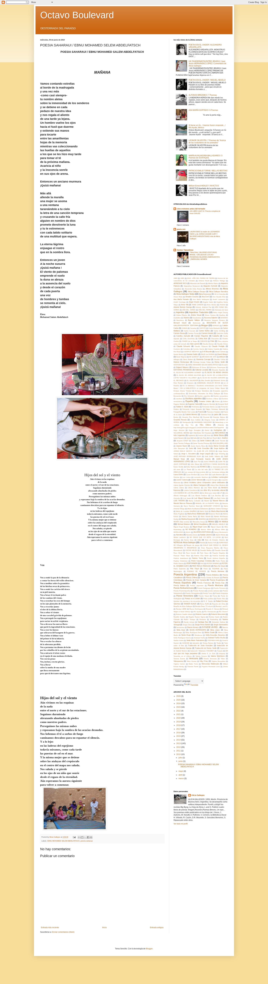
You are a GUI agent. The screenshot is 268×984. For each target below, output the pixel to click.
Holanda (221, 425)
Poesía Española (182, 582)
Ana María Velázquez (201, 299)
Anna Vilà (184, 305)
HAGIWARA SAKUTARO (203, 422)
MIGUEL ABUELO (218, 524)
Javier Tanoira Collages (182, 443)
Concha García (198, 349)
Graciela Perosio (180, 420)
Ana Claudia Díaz (218, 297)
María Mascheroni (218, 511)
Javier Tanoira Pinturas (201, 443)
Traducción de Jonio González (200, 645)
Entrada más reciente (50, 927)
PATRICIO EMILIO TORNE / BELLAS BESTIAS (208, 171)
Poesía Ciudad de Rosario (210, 577)
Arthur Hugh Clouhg (220, 312)
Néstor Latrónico (180, 537)
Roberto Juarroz (202, 614)
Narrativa (179, 535)
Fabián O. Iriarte (182, 407)
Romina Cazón (214, 617)
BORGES (215, 325)
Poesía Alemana (217, 571)
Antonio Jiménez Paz (203, 307)
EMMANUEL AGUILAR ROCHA (208, 383)
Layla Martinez (217, 474)
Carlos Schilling (219, 331)
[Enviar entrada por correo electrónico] (74, 837)
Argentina (180, 312)
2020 (178, 718)
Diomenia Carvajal (203, 359)
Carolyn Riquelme (201, 336)
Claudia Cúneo (222, 344)
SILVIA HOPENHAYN (198, 630)
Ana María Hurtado (181, 299)
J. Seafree (224, 438)
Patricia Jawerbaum (181, 558)
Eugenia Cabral (193, 404)
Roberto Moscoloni (218, 614)
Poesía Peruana (220, 588)
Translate (194, 685)
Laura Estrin (178, 474)
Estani (217, 401)
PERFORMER (191, 563)
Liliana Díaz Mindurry (217, 485)
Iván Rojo (203, 438)
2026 (178, 696)
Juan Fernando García (200, 459)
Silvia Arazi (180, 630)
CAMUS (184, 328)
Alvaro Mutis (178, 297)
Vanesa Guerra (179, 658)
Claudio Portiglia (218, 346)
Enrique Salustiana (202, 391)
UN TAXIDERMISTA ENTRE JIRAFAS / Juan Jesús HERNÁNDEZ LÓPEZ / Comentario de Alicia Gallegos (207, 63)
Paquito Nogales (218, 553)
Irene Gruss (219, 435)
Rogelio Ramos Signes (197, 617)
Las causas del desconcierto (194, 472)
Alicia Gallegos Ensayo (197, 291)
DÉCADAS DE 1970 (209, 357)
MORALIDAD (178, 532)
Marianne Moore (214, 514)
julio (181, 758)
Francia (201, 412)
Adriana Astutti (204, 281)
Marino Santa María (189, 516)
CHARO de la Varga (189, 341)
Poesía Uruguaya (221, 593)
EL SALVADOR (192, 380)
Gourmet (206, 417)
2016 (178, 733)
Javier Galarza (205, 441)
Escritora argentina (193, 398)
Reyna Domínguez (196, 609)
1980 (175, 278)
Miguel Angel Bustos (181, 527)
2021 (178, 714)
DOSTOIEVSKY (179, 365)
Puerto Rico (221, 598)
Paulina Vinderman (181, 561)
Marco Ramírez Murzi (192, 506)
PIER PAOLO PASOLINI (201, 566)
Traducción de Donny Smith (206, 648)
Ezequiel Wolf (223, 404)
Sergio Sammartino (221, 625)
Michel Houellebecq (201, 524)
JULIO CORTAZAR (180, 464)
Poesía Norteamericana (184, 588)
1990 (182, 278)
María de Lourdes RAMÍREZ (186, 511)
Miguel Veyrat (216, 527)
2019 (178, 722)
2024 (178, 703)
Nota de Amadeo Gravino (215, 540)
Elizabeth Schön (219, 380)
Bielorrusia (196, 323)
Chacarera (215, 338)
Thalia (219, 643)
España (189, 401)
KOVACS (203, 467)
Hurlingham (218, 430)
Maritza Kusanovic (188, 519)
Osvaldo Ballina (206, 550)
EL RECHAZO (179, 380)
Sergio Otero (187, 625)
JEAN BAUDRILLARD (220, 443)
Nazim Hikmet (221, 535)
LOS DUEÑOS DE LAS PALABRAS (186, 493)
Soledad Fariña (199, 638)
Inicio (104, 927)
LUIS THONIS (179, 501)
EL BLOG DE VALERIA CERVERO (213, 378)
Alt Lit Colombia (220, 294)
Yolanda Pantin (193, 666)
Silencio (225, 627)
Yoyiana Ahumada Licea (211, 666)
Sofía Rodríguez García (182, 638)
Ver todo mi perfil (181, 824)
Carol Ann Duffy (222, 333)
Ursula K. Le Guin (208, 653)
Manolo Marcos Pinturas (183, 503)
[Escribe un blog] (82, 837)
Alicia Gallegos (198, 795)
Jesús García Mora (198, 446)
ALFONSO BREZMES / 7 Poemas (203, 95)
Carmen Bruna (179, 333)
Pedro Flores (220, 561)
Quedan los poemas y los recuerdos (187, 601)
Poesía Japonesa (196, 585)
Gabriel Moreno (191, 414)
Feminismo (195, 407)
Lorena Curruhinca (190, 490)
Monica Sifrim (206, 529)
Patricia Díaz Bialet (201, 555)
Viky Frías (204, 661)
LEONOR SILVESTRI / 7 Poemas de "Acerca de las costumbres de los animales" (207, 141)
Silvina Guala (209, 632)
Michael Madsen (184, 524)
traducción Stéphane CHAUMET (202, 651)
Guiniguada (187, 422)
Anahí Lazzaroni (219, 299)
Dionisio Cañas (219, 359)
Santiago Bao (203, 622)
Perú (202, 563)
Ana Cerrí (205, 297)
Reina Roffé (204, 604)
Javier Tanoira (220, 441)
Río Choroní (223, 611)
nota (199, 540)
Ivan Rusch (213, 438)
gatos (216, 414)
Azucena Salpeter (210, 318)
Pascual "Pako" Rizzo (182, 555)
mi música (223, 522)
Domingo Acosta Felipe (202, 362)
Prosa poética (208, 598)
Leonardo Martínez (201, 477)
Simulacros (198, 635)
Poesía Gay (220, 583)
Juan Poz (197, 461)
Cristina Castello (213, 349)
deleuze (222, 357)
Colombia (186, 349)
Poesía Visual (204, 596)
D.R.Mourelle (207, 352)
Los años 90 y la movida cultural (212, 490)
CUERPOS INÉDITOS (191, 352)
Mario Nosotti (205, 516)
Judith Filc (221, 461)
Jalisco (194, 441)
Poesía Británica (212, 575)
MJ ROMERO (191, 529)
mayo (181, 771)
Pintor (205, 569)
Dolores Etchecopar (181, 362)
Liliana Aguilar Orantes (182, 485)
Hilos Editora (205, 425)
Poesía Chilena (191, 577)
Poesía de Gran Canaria (196, 580)
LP (221, 493)
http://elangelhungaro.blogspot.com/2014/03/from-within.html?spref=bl (199, 427)
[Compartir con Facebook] (88, 837)
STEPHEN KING (213, 640)
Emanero (190, 383)
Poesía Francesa (204, 583)
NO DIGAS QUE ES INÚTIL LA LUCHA (205, 537)
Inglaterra (191, 435)
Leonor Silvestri (197, 480)
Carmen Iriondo (207, 333)
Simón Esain (186, 635)
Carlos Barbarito (214, 328)
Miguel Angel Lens (200, 527)
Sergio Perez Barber (202, 625)
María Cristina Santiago (219, 509)
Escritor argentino (203, 396)
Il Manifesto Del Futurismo (202, 433)
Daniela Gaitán (192, 354)
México (211, 522)
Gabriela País (206, 414)
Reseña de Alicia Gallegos (183, 606)
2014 (178, 740)
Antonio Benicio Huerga (183, 307)
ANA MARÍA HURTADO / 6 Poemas (203, 110)
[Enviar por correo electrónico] (79, 837)
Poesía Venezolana (184, 596)
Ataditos (222, 315)
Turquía (220, 651)
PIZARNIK (215, 569)
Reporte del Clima (218, 604)
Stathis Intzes (178, 640)
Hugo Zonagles (195, 430)
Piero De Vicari (219, 566)
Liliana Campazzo (200, 485)
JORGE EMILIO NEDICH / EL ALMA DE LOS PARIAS (194, 451)
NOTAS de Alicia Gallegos (185, 542)
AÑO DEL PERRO (205, 310)
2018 (178, 725)
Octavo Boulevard (77, 15)
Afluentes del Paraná (197, 283)
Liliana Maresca (194, 487)
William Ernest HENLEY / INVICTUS (204, 186)
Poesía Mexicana (215, 585)
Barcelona (180, 320)
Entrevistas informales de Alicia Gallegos (204, 393)
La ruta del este (201, 469)
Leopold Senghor (212, 480)
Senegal (177, 625)
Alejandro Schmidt (210, 286)
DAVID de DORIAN (207, 354)
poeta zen (181, 229)
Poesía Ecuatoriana (217, 580)
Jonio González (203, 448)
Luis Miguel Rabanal (202, 498)
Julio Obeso (195, 464)
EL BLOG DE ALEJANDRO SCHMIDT (187, 372)
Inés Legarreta (179, 435)
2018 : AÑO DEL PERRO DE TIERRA (201, 278)
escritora (179, 399)
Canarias (193, 328)
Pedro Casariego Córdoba (201, 561)
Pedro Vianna (178, 563)
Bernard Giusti (180, 323)
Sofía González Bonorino (215, 635)
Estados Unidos (205, 401)
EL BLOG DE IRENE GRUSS (216, 372)
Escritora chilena (212, 399)
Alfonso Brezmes (212, 289)
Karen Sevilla (178, 467)
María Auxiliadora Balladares (198, 509)
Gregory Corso (209, 420)
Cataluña (215, 336)
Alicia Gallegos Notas (185, 294)
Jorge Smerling (219, 454)
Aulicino (186, 318)
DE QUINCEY (194, 357)
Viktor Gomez (192, 661)
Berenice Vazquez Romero (214, 320)
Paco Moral (178, 553)
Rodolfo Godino (179, 617)
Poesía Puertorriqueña (182, 591)
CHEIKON (203, 341)
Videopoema (178, 661)
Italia (195, 438)
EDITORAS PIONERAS (183, 370)
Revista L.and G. (222, 606)
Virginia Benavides (218, 661)
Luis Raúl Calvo (219, 498)
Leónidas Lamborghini (219, 477)
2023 (178, 707)
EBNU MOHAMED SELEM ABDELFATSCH (63, 841)
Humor (207, 430)
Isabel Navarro (179, 438)
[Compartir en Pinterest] (91, 837)
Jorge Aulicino (219, 448)
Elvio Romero (178, 383)
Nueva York (212, 542)
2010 (178, 754)
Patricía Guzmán (218, 555)
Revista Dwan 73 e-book (204, 606)
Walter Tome (193, 664)
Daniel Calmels (220, 352)
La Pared (187, 469)
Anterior (222, 305)
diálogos (177, 359)
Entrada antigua (156, 927)
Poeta (215, 596)
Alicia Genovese (205, 294)
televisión (196, 643)
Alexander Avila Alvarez (193, 289)
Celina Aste (202, 338)
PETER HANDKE (213, 563)
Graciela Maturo (219, 417)
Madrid (206, 501)
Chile (212, 341)
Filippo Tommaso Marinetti (215, 409)
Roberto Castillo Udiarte (184, 614)
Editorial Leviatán (201, 370)
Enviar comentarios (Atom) (63, 932)
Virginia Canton (179, 664)
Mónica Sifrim (220, 529)
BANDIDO (224, 318)
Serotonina (180, 627)
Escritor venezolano (221, 396)
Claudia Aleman (208, 344)
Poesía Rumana (199, 591)
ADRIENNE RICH (180, 283)
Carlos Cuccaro (189, 331)
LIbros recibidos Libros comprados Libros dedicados (204, 482)
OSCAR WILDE (191, 550)
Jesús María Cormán (216, 446)
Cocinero (177, 349)
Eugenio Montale (209, 404)
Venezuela (193, 658)
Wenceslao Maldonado (210, 664)
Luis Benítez (216, 495)
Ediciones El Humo (199, 367)
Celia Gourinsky (189, 338)
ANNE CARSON (198, 305)
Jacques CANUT (182, 441)
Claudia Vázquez (201, 346)
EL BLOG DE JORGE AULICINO (188, 375)
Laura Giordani (191, 474)
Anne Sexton (212, 305)
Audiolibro (177, 318)
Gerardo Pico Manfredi (190, 417)
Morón (188, 532)
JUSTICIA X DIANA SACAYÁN (214, 464)
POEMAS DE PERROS (196, 571)
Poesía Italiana (179, 585)
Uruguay (222, 653)
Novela (202, 542)
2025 (178, 700)
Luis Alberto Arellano (199, 495)
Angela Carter (208, 302)
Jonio (191, 448)
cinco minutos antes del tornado (191, 209)
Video (223, 658)
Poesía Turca (207, 593)
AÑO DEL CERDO (189, 310)
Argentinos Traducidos (198, 312)
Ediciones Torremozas (217, 367)
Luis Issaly (187, 498)
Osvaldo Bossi (220, 550)
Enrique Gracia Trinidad (182, 391)
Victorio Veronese (210, 658)
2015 (178, 736)
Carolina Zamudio (183, 336)
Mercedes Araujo (199, 522)
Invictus (201, 435)
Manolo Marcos (219, 501)
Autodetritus (196, 318)
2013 (178, 743)
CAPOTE (202, 328)
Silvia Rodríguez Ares (193, 632)
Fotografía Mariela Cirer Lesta (184, 412)
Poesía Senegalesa (192, 593)
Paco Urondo (191, 553)
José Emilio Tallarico (212, 456)
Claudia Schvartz (183, 346)
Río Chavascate (210, 611)
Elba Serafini (205, 380)
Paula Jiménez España (216, 558)
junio (181, 761)
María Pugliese (179, 514)
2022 (178, 711)
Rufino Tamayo (189, 619)
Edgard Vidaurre (182, 367)
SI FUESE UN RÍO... (210, 627)
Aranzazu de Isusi (221, 310)
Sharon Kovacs (193, 627)
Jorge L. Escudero (188, 454)
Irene (209, 435)
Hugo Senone (179, 430)
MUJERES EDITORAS (202, 532)
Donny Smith (219, 362)
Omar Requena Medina (210, 548)
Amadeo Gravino (191, 297)
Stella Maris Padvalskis (195, 640)
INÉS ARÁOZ (220, 433)
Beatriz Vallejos (194, 320)
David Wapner (181, 357)
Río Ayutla (197, 611)
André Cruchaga (180, 302)
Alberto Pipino (213, 283)
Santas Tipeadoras (185, 250)
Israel (189, 438)
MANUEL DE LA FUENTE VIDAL (207, 503)
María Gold (204, 511)
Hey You (189, 425)
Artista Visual (196, 315)
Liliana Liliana (179, 487)
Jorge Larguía (205, 454)
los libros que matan (209, 493)
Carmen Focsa (193, 333)
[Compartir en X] (85, 837)
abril (181, 775)
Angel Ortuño (194, 302)
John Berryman (179, 448)
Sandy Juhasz (189, 622)
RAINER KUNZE (190, 604)
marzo (181, 778)
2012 (178, 747)
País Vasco (204, 553)
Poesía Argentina (185, 574)
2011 (178, 751)
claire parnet (194, 344)
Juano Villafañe (209, 461)
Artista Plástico (181, 315)
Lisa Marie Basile (210, 487)
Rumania (202, 619)
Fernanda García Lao (210, 407)
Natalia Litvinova (206, 535)
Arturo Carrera (210, 315)
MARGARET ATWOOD (211, 506)
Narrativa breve (191, 535)
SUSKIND (185, 643)
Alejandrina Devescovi (192, 286)
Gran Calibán (196, 420)
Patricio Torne (197, 558)
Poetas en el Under (192, 598)
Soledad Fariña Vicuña (216, 638)
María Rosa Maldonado (196, 514)
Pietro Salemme (180, 569)
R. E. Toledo (208, 601)
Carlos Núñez (204, 331)
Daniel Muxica (179, 354)
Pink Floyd (194, 569)
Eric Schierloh (189, 396)
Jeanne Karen (181, 446)
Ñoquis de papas (192, 545)
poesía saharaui (86, 841)
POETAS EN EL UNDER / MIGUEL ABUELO (207, 80)
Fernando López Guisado (192, 409)
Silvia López (215, 630)
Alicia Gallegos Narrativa (218, 291)
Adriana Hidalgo (219, 281)
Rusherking (214, 619)
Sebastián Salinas (218, 622)
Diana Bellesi (188, 359)
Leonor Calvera (182, 480)
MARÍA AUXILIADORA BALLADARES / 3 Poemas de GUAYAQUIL (205, 156)
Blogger (204, 325)
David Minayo (222, 354)
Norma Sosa (189, 540)
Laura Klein (204, 474)
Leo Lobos (187, 477)
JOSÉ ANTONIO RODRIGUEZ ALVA (187, 456)
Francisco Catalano (214, 412)
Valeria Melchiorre (218, 656)
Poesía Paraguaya (204, 588)
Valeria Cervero (201, 656)
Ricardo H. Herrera (212, 609)
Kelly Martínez (191, 467)
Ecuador (225, 365)
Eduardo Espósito (218, 370)
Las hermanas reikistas (216, 472)
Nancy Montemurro (221, 532)
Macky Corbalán (195, 501)
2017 (178, 729)
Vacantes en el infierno (183, 656)
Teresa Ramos (208, 643)
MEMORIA (202, 519)
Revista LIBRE (181, 609)
